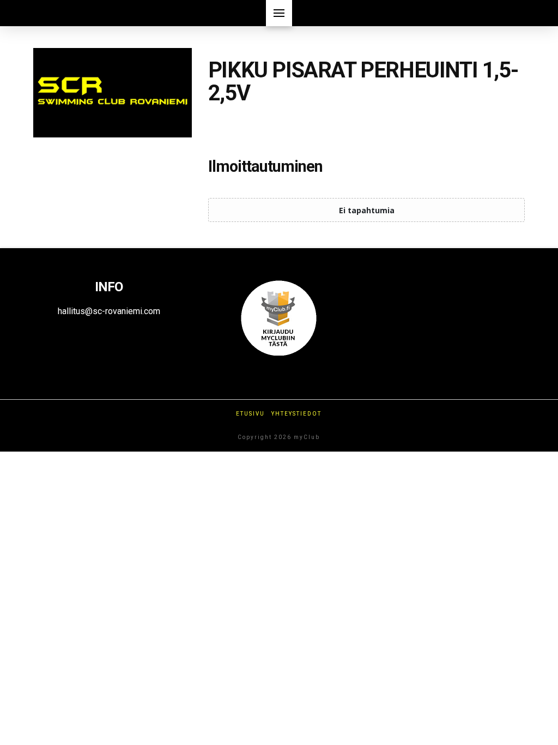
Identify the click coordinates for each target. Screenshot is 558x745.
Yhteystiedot (296, 414)
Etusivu (250, 414)
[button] (279, 13)
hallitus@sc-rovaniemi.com (109, 311)
